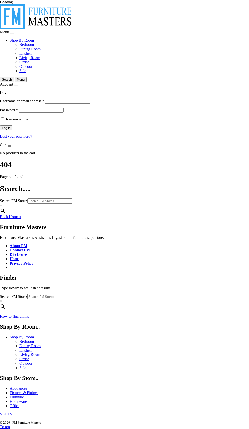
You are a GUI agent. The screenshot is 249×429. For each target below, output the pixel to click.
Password (9, 110)
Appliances (18, 388)
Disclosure (18, 254)
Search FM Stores (13, 201)
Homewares (19, 401)
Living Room (29, 58)
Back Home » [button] (10, 217)
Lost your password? (16, 136)
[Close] (12, 33)
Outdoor (25, 66)
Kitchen (25, 53)
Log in (6, 128)
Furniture (17, 397)
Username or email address (22, 101)
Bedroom (26, 45)
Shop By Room (22, 40)
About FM (18, 246)
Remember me (17, 119)
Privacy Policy (21, 263)
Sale (22, 71)
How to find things (14, 316)
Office (24, 62)
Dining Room (30, 49)
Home (14, 259)
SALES (6, 414)
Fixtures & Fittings (24, 393)
